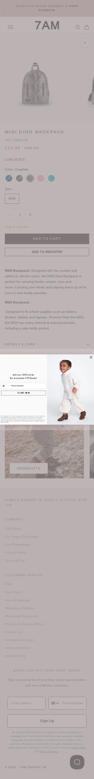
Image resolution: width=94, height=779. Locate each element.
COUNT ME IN (23, 393)
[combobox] (5, 386)
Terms (6, 422)
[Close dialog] (91, 357)
